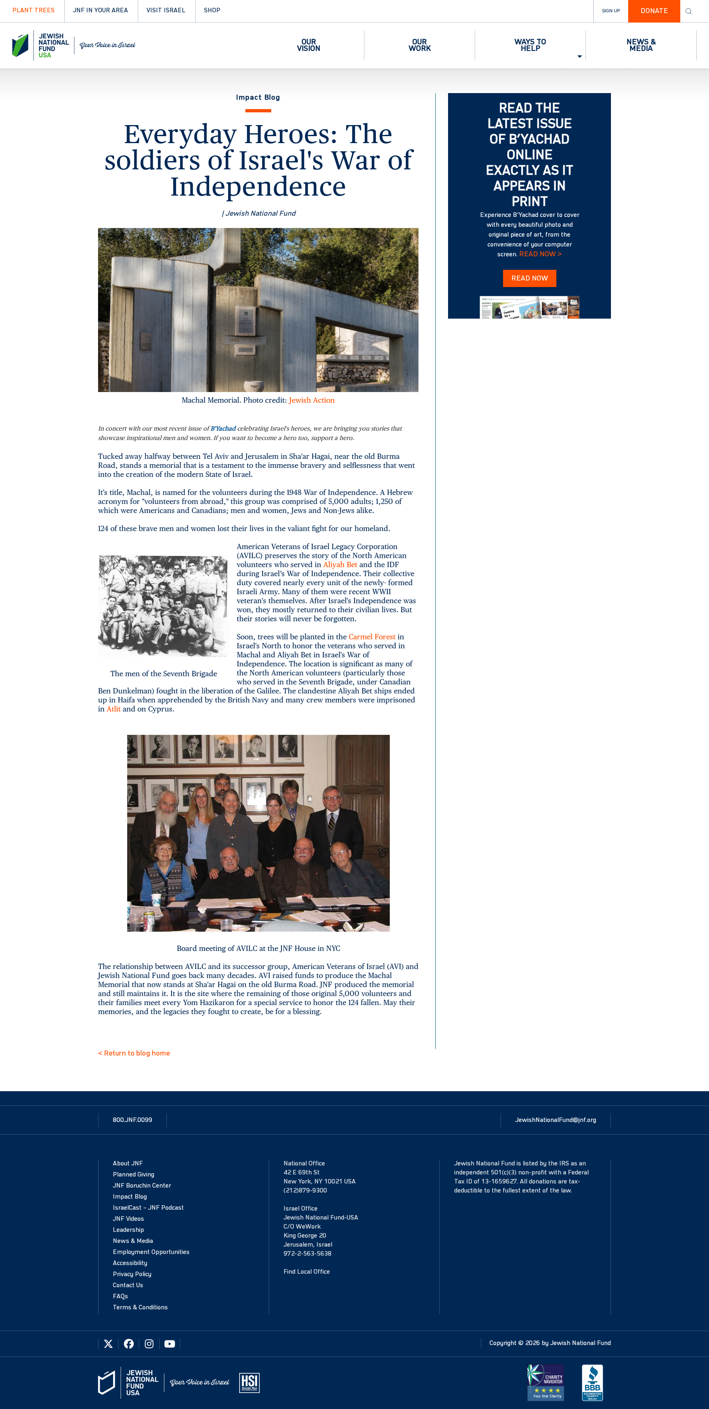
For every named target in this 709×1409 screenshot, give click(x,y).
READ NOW (529, 278)
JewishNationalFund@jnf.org (555, 1120)
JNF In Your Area (100, 10)
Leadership (128, 1230)
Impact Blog (130, 1197)
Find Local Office (307, 1272)
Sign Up (611, 11)
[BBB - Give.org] (592, 1382)
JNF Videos (128, 1219)
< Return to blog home (134, 1053)
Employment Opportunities (151, 1252)
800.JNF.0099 (132, 1120)
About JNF (128, 1163)
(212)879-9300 (305, 1191)
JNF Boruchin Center (142, 1186)
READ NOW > (540, 254)
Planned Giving (133, 1175)
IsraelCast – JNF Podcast (148, 1208)
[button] (309, 45)
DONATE (654, 11)
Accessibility (130, 1263)
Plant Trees (33, 10)
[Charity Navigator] (545, 1382)
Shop (212, 10)
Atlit (114, 708)
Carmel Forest (372, 636)
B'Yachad (223, 428)
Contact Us (128, 1285)
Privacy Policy (132, 1274)
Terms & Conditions (140, 1307)
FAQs (120, 1296)
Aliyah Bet (340, 564)
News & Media (133, 1241)
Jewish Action (312, 400)
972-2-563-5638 (308, 1254)
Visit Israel (165, 10)
